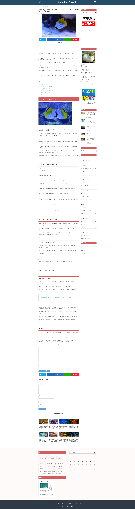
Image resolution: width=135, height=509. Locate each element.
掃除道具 (83, 204)
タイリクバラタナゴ (85, 179)
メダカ (61, 466)
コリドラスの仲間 (53, 460)
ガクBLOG (83, 82)
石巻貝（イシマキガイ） (60, 471)
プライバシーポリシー (84, 247)
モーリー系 (46, 468)
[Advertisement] (59, 48)
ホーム (55, 503)
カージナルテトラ (47, 458)
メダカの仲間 (41, 468)
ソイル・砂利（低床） (85, 176)
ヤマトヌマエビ (52, 468)
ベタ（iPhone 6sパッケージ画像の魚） (45, 466)
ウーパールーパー (59, 455)
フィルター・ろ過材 (85, 190)
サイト (39, 404)
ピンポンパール (63, 463)
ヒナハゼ (83, 182)
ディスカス (57, 461)
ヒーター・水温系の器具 (85, 185)
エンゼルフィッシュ (42, 456)
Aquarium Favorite (67, 2)
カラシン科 (41, 458)
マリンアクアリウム (85, 196)
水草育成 (83, 207)
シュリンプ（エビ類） (85, 174)
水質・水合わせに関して (86, 210)
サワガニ (83, 171)
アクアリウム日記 (84, 160)
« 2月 (70, 472)
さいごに (42, 94)
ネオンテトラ (41, 463)
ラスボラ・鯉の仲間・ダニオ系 (60, 468)
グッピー (52, 458)
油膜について (84, 215)
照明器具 (83, 224)
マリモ (82, 193)
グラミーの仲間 (58, 458)
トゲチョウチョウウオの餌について (47, 90)
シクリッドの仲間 (60, 460)
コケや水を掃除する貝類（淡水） (87, 168)
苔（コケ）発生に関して (85, 229)
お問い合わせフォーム (84, 250)
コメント (40, 384)
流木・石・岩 (84, 218)
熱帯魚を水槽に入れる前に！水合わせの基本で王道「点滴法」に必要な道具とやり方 (57, 297)
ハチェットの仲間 (47, 463)
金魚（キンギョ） (84, 232)
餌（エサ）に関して (85, 238)
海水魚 (83, 221)
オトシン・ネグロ (49, 456)
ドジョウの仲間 (63, 461)
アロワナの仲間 (53, 455)
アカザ (82, 157)
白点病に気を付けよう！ (45, 92)
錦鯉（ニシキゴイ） (85, 235)
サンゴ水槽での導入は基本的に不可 (47, 88)
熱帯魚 (83, 227)
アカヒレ (41, 455)
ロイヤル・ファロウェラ (85, 199)
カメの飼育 (83, 165)
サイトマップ (83, 253)
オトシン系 (55, 456)
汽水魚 (82, 213)
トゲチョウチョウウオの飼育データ (47, 86)
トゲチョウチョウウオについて (45, 84)
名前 (39, 395)
